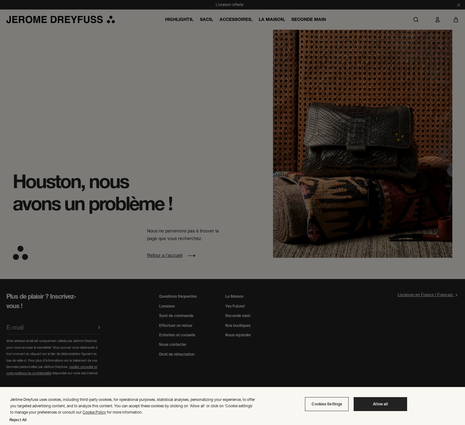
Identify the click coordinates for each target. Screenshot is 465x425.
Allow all (380, 404)
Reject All (18, 420)
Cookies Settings (327, 404)
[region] (232, 406)
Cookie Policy (94, 412)
